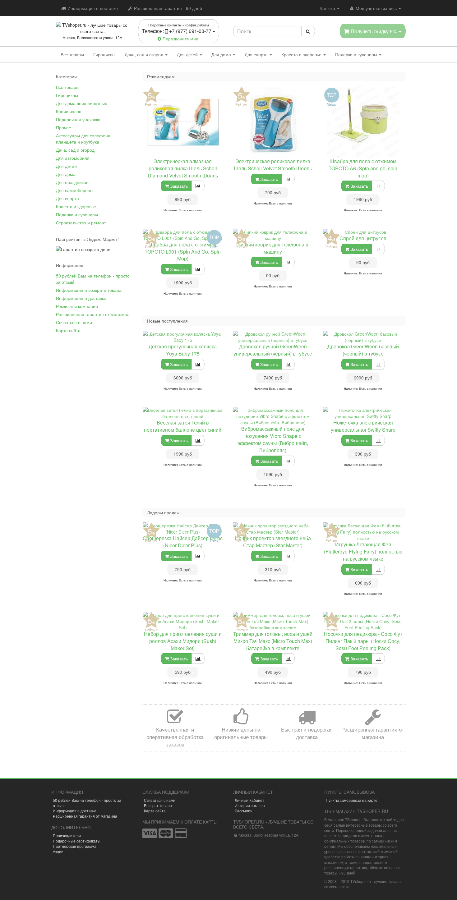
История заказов (250, 805)
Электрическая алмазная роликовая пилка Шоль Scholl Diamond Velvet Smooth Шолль (183, 168)
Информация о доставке (92, 8)
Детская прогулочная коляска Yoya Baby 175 (183, 350)
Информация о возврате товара (89, 290)
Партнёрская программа (74, 846)
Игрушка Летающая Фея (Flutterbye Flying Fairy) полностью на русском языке (363, 551)
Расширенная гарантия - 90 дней (167, 8)
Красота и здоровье (302, 54)
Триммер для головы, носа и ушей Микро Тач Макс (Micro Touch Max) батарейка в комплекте (272, 641)
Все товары (72, 54)
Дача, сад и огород (144, 54)
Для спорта (257, 54)
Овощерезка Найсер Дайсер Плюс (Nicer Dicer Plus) (183, 542)
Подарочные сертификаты (76, 840)
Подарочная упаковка (78, 119)
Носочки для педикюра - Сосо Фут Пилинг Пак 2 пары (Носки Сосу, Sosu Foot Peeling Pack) (363, 641)
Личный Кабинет (249, 800)
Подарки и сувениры (356, 54)
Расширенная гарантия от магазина (93, 314)
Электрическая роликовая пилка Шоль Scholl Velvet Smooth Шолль (273, 165)
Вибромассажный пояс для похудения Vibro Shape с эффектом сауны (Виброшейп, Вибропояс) (273, 439)
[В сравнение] (198, 186)
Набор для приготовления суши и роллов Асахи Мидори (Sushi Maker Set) (183, 641)
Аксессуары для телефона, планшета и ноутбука (84, 138)
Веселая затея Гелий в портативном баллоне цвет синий (182, 426)
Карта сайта (68, 330)
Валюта (328, 8)
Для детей (188, 54)
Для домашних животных (81, 103)
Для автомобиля (73, 158)
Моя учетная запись (376, 8)
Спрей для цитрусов (362, 238)
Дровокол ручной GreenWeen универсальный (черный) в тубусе (272, 350)
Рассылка (243, 810)
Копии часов (68, 111)
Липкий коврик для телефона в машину (272, 248)
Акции (58, 851)
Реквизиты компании (77, 306)
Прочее (63, 127)
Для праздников (72, 182)
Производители (67, 835)
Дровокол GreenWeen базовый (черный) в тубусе (363, 350)
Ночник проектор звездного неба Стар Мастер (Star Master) (273, 542)
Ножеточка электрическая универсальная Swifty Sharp (363, 426)
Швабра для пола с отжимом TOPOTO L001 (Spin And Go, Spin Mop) (183, 251)
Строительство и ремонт (81, 222)
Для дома (221, 54)
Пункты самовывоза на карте (351, 800)
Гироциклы (104, 54)
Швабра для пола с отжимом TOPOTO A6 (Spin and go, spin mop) (363, 168)
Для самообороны (74, 190)
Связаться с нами (74, 322)
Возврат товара (158, 805)
